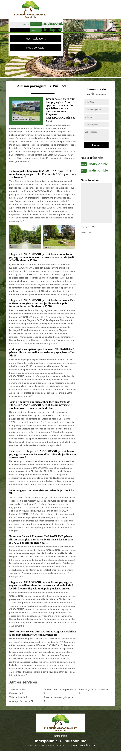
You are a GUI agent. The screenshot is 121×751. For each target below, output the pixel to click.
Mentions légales (83, 746)
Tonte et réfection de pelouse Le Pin (60, 691)
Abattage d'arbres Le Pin (21, 701)
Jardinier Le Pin (17, 689)
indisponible (55, 23)
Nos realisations (36, 38)
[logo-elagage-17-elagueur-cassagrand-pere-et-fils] (30, 9)
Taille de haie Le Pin (19, 697)
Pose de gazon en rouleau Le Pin (94, 691)
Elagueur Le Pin (17, 693)
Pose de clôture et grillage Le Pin (58, 699)
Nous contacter (35, 47)
